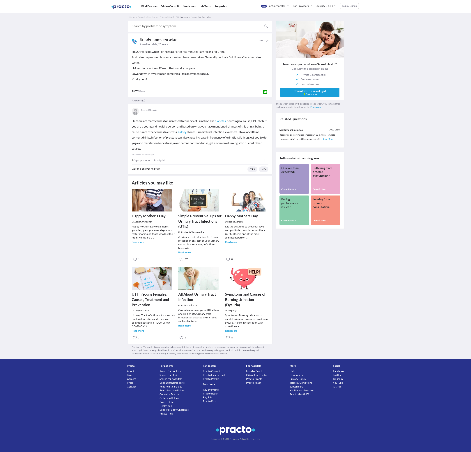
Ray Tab (207, 397)
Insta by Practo (254, 371)
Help (292, 371)
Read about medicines (172, 390)
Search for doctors (170, 371)
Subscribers (296, 386)
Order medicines (169, 398)
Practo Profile (211, 378)
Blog (129, 374)
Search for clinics (169, 374)
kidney (182, 132)
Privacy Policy (298, 378)
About (130, 371)
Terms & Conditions (301, 382)
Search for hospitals (171, 378)
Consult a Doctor (169, 394)
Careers (131, 378)
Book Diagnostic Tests (172, 382)
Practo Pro (209, 401)
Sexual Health (167, 17)
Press (130, 382)
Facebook (338, 371)
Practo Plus (166, 413)
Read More (328, 139)
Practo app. (315, 107)
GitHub (337, 386)
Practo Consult (211, 371)
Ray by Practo (211, 389)
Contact (131, 386)
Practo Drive (167, 401)
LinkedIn (338, 378)
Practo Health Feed (214, 374)
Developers (296, 374)
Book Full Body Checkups (174, 409)
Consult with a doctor (148, 17)
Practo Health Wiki (300, 394)
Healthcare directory (302, 390)
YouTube (338, 382)
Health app (166, 405)
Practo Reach (210, 393)
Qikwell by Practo (256, 374)
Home (132, 17)
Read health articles (171, 386)
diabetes (220, 121)
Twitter (337, 374)
